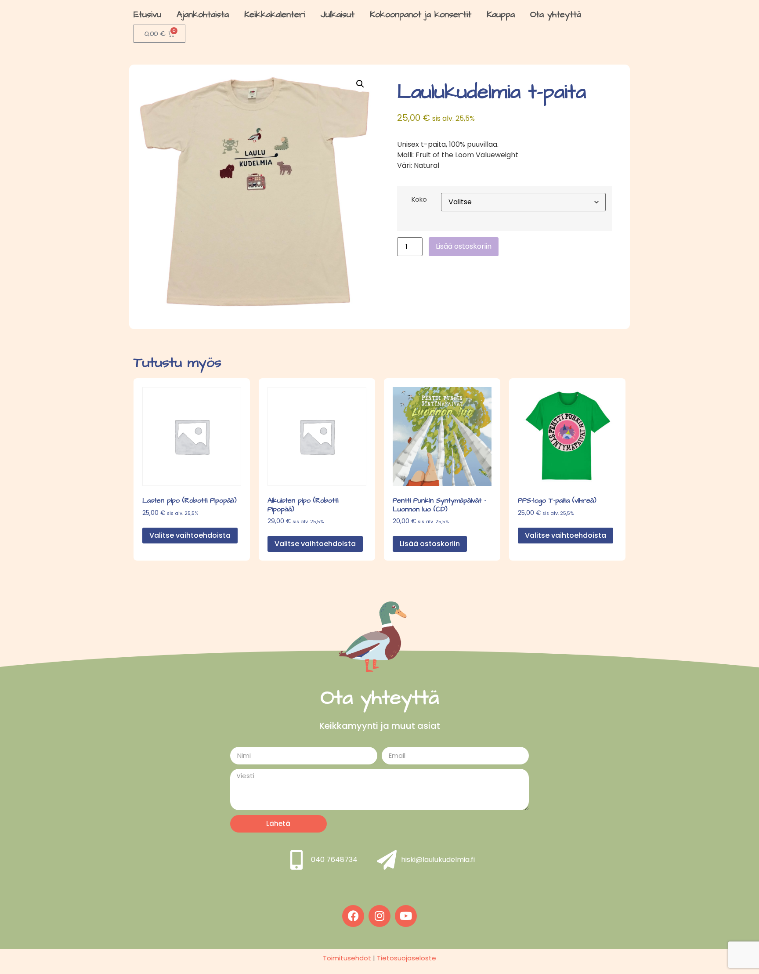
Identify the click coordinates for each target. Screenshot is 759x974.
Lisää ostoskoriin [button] (430, 544)
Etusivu (147, 14)
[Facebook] (353, 916)
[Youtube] (406, 916)
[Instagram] (379, 916)
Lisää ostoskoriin (464, 246)
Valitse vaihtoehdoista (190, 535)
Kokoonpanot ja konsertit (420, 14)
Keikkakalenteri (274, 14)
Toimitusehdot (347, 958)
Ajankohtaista (203, 14)
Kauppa (501, 14)
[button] (360, 84)
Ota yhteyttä (555, 14)
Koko (419, 199)
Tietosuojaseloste (406, 958)
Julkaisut (337, 14)
